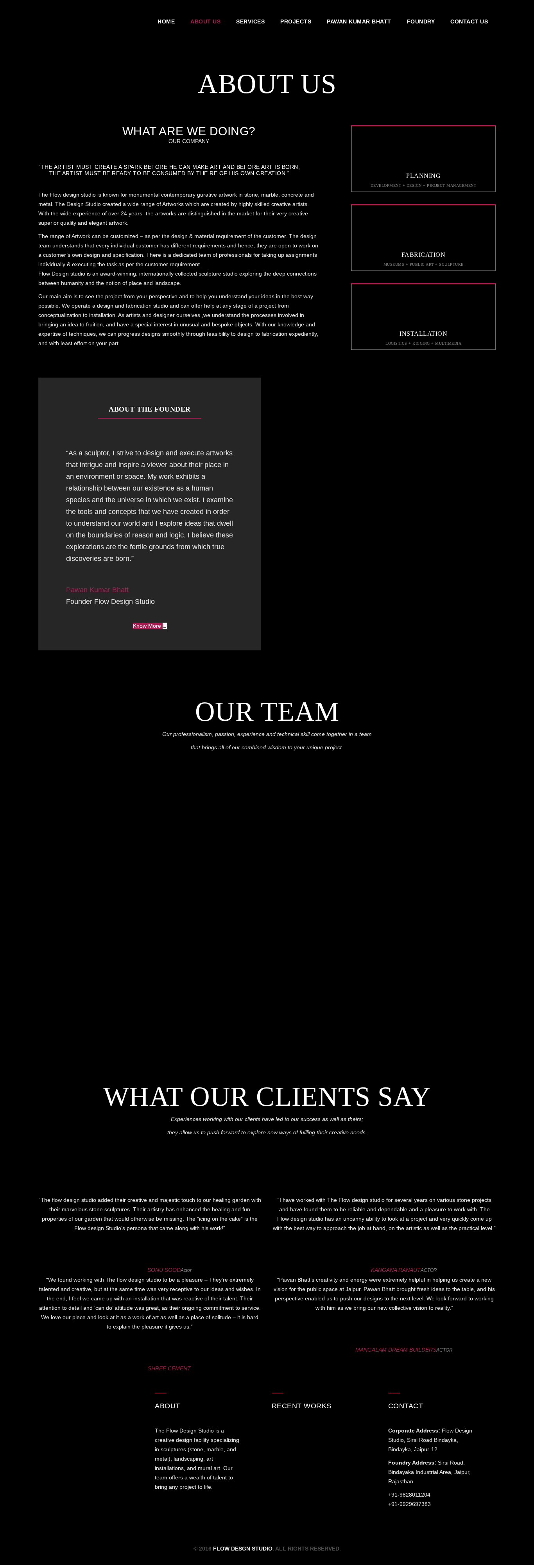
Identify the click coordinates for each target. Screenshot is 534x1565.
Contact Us (469, 21)
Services (250, 21)
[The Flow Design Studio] (77, 21)
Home (166, 21)
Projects (295, 21)
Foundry (421, 21)
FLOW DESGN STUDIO (242, 1548)
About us (205, 21)
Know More (148, 626)
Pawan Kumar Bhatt (359, 21)
